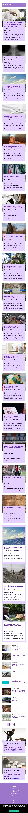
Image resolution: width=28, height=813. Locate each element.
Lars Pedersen (17, 299)
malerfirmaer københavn (10, 453)
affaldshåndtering (8, 592)
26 (18, 724)
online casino (7, 422)
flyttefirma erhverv (8, 631)
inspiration (6, 32)
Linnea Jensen (14, 59)
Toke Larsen (15, 239)
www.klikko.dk (14, 797)
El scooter (6, 483)
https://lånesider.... (15, 778)
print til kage (7, 392)
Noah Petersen (16, 743)
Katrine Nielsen (15, 209)
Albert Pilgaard (15, 119)
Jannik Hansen (7, 30)
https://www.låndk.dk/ (9, 750)
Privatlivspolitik (16, 811)
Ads (14, 802)
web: (12, 795)
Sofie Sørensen (15, 149)
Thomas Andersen (16, 179)
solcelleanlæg (7, 553)
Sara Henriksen (15, 89)
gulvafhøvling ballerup (9, 513)
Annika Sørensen (17, 269)
